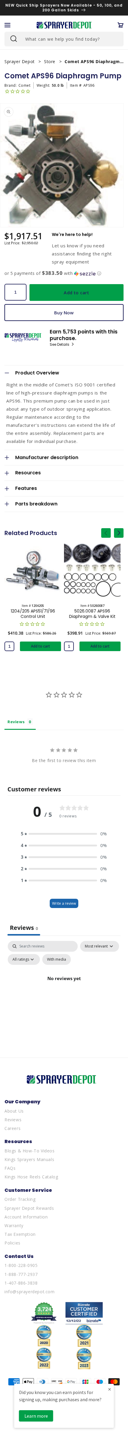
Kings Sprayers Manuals (29, 1159)
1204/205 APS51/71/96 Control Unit (33, 613)
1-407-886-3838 (21, 1283)
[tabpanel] (64, 992)
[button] (7, 25)
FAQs (9, 1168)
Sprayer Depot (20, 61)
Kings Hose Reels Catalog (31, 1177)
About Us (14, 1111)
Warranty (14, 1225)
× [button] (109, 1389)
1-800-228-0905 (21, 1265)
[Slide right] (119, 533)
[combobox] (64, 39)
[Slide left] (106, 533)
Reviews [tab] (15, 721)
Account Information (26, 1217)
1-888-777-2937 (21, 1274)
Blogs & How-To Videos (29, 1151)
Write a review (64, 903)
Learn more (36, 1416)
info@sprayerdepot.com (29, 1291)
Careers (12, 1128)
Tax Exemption (20, 1234)
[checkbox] (56, 959)
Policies (12, 1243)
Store (50, 61)
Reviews (12, 1119)
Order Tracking (19, 1199)
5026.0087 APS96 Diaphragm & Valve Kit (92, 613)
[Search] (13, 38)
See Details (60, 344)
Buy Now (64, 313)
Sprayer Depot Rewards (29, 1208)
